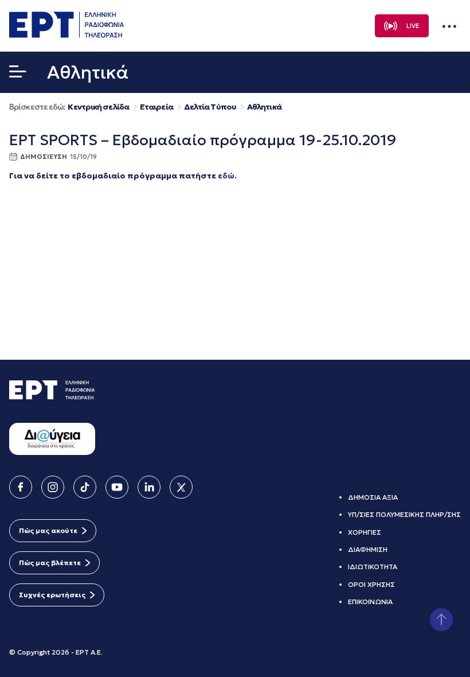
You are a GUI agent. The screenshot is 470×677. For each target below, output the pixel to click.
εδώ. (227, 175)
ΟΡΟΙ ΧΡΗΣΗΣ (371, 584)
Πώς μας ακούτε (48, 530)
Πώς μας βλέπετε (50, 562)
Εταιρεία (156, 107)
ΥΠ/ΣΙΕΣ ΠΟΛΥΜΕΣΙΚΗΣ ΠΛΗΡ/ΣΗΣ (404, 514)
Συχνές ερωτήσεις (52, 594)
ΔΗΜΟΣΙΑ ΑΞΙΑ (373, 497)
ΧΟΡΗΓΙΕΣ (364, 532)
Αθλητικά (264, 107)
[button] (17, 74)
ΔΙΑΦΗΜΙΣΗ (367, 549)
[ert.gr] (66, 34)
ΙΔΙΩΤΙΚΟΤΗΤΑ (372, 566)
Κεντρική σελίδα (98, 107)
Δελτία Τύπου (210, 107)
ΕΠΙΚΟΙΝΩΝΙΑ (370, 601)
